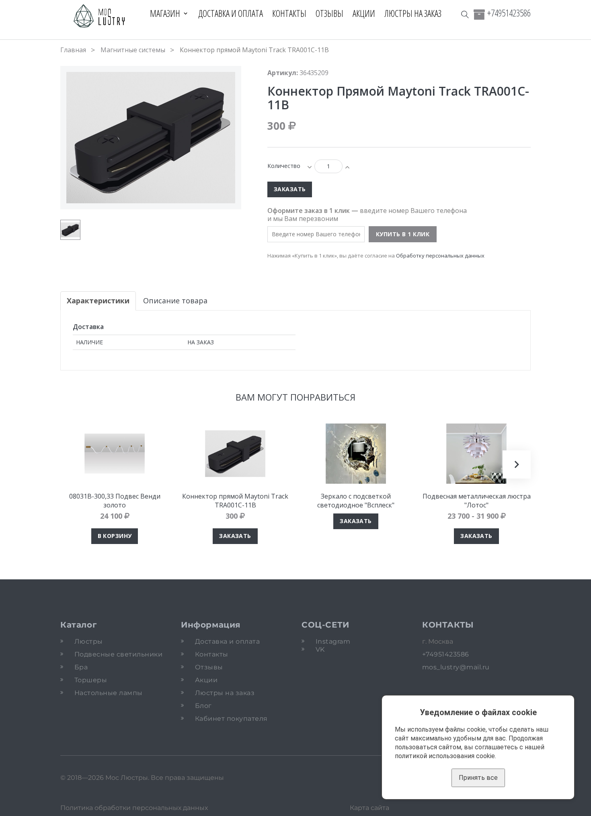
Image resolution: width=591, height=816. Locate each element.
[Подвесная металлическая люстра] (476, 453)
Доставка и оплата (230, 13)
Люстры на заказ (412, 13)
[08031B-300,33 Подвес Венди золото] (114, 453)
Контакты (289, 13)
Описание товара (175, 300)
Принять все (478, 777)
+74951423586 (509, 12)
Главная (73, 49)
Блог (203, 706)
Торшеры (90, 680)
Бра (81, 667)
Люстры (88, 641)
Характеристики (98, 300)
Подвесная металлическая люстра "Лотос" (477, 500)
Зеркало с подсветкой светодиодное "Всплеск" (355, 500)
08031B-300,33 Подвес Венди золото (114, 500)
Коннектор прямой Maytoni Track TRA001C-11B (235, 500)
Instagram (333, 641)
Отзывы (329, 13)
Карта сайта (369, 808)
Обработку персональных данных (440, 255)
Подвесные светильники (118, 654)
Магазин (165, 13)
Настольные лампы (108, 693)
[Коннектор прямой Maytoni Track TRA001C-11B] (70, 230)
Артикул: (282, 72)
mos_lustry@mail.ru (456, 667)
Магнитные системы (133, 49)
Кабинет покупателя (231, 718)
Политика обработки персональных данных (134, 808)
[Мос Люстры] (99, 16)
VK (320, 649)
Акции (364, 13)
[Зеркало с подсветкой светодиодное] (356, 453)
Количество (283, 166)
